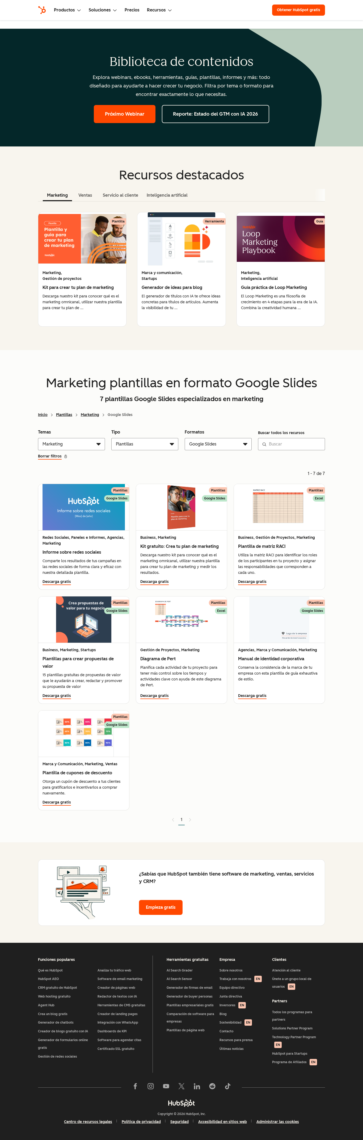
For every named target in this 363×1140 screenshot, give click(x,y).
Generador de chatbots (56, 1022)
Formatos (194, 432)
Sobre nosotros (231, 970)
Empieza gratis (161, 907)
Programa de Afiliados (293, 1062)
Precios (132, 9)
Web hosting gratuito (54, 996)
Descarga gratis (57, 581)
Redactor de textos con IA (117, 996)
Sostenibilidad (235, 1022)
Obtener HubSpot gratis (298, 10)
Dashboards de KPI (112, 1031)
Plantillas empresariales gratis (190, 1005)
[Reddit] (212, 1087)
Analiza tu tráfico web (114, 970)
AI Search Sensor (179, 979)
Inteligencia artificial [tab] (167, 195)
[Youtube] (166, 1087)
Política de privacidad (141, 1122)
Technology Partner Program (294, 1041)
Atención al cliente (286, 970)
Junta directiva (231, 996)
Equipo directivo (232, 988)
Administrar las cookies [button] (277, 1122)
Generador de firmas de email (190, 988)
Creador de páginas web (116, 988)
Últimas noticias (232, 1049)
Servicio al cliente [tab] (120, 195)
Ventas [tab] (85, 195)
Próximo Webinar (124, 114)
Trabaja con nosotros (240, 979)
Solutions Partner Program (292, 1028)
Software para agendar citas (119, 1040)
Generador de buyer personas (190, 996)
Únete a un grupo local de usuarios (291, 982)
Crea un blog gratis (52, 1014)
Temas (44, 432)
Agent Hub (46, 1005)
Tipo (115, 432)
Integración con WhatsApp (118, 1022)
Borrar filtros (50, 456)
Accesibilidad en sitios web (222, 1122)
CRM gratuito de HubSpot (57, 988)
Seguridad (179, 1122)
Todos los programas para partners (292, 1016)
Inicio (43, 415)
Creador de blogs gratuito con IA (63, 1031)
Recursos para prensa (236, 1040)
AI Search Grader (180, 970)
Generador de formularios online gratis (63, 1044)
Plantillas (64, 415)
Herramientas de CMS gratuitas (121, 1005)
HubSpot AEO (48, 979)
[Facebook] (135, 1087)
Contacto (226, 1031)
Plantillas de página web (186, 1030)
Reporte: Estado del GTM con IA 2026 (215, 114)
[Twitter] (181, 1087)
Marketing (90, 415)
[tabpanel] (181, 269)
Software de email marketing (120, 979)
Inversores (232, 1005)
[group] (82, 269)
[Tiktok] (227, 1087)
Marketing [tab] (57, 195)
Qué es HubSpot (50, 970)
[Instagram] (150, 1087)
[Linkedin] (196, 1087)
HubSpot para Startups (289, 1053)
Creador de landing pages (118, 1014)
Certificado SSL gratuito (116, 1049)
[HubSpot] (42, 10)
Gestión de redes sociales (57, 1056)
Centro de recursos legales (88, 1122)
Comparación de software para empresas (190, 1018)
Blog (223, 1014)
